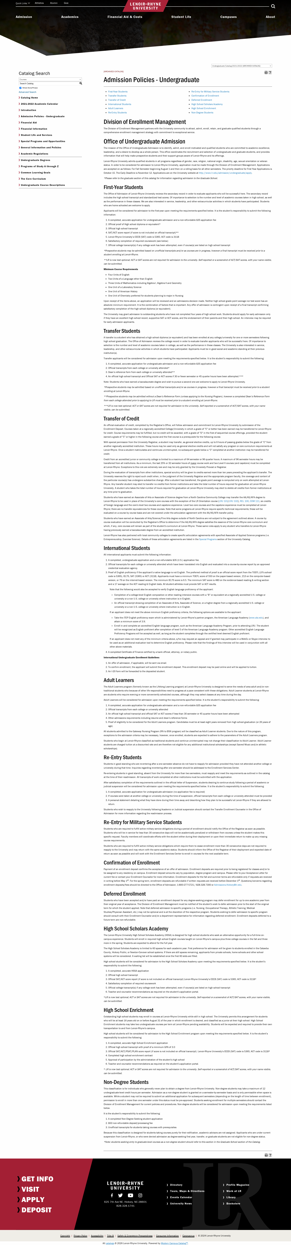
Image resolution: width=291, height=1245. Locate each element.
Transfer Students (117, 95)
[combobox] (241, 66)
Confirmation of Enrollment (205, 95)
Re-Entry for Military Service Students (210, 91)
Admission (24, 16)
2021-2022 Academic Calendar (39, 103)
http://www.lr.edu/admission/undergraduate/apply (225, 172)
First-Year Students (117, 91)
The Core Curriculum (33, 178)
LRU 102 (233, 501)
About (270, 16)
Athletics (39, 2)
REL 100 (244, 501)
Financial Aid (29, 122)
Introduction (28, 110)
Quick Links (21, 3)
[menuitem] (24, 17)
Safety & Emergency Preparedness (134, 1235)
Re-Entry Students (117, 112)
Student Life (181, 16)
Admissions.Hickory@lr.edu (228, 884)
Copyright (65, 1235)
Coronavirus (188, 1235)
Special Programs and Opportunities (43, 141)
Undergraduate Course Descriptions (43, 184)
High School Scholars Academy (207, 104)
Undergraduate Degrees (35, 160)
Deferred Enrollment (201, 99)
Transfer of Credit (117, 99)
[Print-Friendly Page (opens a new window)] (266, 72)
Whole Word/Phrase (30, 88)
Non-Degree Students (202, 112)
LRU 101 (223, 501)
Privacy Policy (80, 1235)
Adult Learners (115, 108)
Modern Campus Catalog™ (174, 1243)
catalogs (110, 1243)
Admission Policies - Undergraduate (43, 116)
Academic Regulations (34, 153)
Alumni (53, 2)
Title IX (110, 1235)
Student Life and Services (36, 134)
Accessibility (97, 1235)
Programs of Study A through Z (40, 166)
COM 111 (254, 501)
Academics (70, 16)
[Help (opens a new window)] (270, 72)
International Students (119, 104)
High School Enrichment (203, 108)
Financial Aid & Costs (125, 16)
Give (66, 2)
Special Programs (208, 539)
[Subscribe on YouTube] (130, 1196)
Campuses (228, 16)
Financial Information (34, 128)
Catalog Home (29, 97)
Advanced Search (27, 91)
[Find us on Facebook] (112, 1196)
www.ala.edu (256, 617)
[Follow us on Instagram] (140, 1196)
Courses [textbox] (23, 79)
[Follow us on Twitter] (120, 1196)
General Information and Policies (41, 147)
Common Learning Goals (35, 172)
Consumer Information (167, 1235)
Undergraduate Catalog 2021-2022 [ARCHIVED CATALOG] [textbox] (236, 66)
